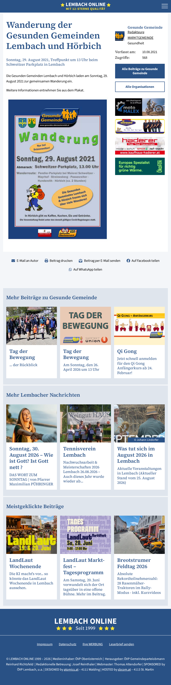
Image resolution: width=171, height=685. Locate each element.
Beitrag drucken (61, 260)
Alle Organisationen (140, 86)
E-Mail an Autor (27, 260)
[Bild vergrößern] (119, 36)
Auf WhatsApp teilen (87, 269)
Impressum (45, 644)
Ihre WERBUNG (93, 644)
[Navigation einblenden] (164, 6)
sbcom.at (124, 669)
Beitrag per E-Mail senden (102, 260)
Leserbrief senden (121, 644)
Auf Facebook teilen (146, 260)
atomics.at (71, 669)
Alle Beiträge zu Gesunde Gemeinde (140, 71)
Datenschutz (67, 644)
